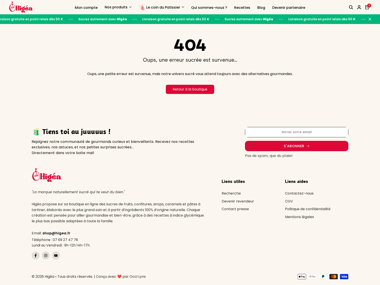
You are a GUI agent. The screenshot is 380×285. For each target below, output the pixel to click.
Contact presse (235, 208)
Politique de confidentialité (308, 208)
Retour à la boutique (190, 89)
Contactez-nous (299, 193)
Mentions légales (299, 216)
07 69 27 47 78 (65, 239)
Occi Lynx (138, 276)
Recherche (231, 193)
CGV (289, 201)
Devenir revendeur (238, 201)
